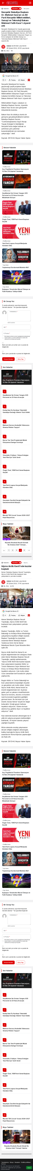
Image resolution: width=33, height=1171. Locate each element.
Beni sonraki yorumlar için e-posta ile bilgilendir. (15, 346)
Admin (9, 46)
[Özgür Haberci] (12, 3)
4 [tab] (20, 550)
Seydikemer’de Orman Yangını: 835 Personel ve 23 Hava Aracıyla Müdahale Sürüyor (15, 195)
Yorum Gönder (8, 359)
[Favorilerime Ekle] (28, 80)
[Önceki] (4, 550)
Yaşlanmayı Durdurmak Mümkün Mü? (15, 267)
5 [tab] (24, 550)
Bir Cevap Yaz (9, 301)
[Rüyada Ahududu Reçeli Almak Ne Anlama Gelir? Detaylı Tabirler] (16, 1140)
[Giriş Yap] (30, 2)
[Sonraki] (28, 550)
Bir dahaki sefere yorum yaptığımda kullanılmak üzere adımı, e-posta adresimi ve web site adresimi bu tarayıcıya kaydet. (17, 338)
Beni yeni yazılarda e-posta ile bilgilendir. (16, 353)
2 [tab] (12, 550)
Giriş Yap (20, 359)
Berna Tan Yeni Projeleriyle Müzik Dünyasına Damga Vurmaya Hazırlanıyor (15, 442)
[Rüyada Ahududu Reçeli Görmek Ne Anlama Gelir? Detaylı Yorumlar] (16, 536)
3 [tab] (16, 550)
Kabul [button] (29, 1167)
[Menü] (3, 3)
